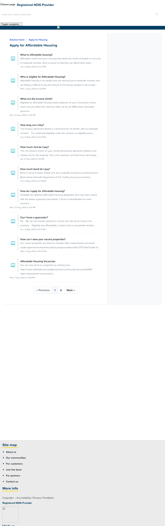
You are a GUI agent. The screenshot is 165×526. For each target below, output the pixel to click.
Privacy (37, 498)
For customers (14, 464)
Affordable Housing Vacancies (37, 261)
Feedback (48, 498)
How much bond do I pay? (35, 169)
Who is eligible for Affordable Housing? (42, 77)
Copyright (8, 498)
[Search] (157, 14)
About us (11, 452)
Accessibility (24, 498)
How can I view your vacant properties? (42, 239)
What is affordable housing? (36, 55)
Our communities (16, 458)
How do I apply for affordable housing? (42, 191)
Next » (71, 290)
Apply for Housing (38, 39)
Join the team (14, 470)
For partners (13, 475)
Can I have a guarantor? (34, 217)
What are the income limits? (36, 99)
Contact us (12, 481)
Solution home (17, 39)
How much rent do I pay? (34, 147)
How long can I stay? (32, 125)
